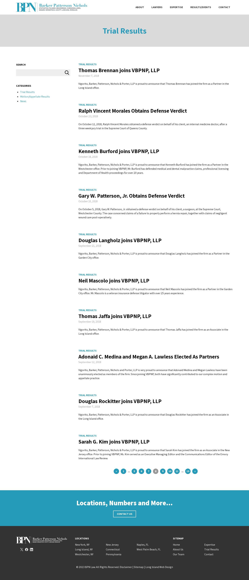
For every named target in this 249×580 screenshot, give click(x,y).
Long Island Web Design (159, 567)
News (23, 101)
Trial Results (87, 64)
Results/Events (200, 7)
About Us (178, 549)
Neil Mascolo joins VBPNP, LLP (113, 280)
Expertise (176, 7)
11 (177, 471)
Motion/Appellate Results (35, 96)
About (140, 7)
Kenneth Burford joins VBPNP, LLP (118, 151)
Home (176, 544)
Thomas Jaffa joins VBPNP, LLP (114, 316)
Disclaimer (126, 567)
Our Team (178, 554)
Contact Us (124, 514)
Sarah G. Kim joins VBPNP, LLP (114, 441)
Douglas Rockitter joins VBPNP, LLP (120, 401)
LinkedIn (31, 549)
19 (187, 471)
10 (170, 471)
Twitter (21, 549)
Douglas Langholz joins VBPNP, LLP (120, 240)
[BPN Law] (51, 7)
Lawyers (156, 7)
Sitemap (138, 567)
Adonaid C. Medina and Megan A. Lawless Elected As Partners (148, 356)
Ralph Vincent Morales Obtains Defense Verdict (132, 110)
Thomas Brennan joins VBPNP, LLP (119, 70)
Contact (224, 7)
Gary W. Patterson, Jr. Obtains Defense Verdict (131, 195)
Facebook (26, 549)
